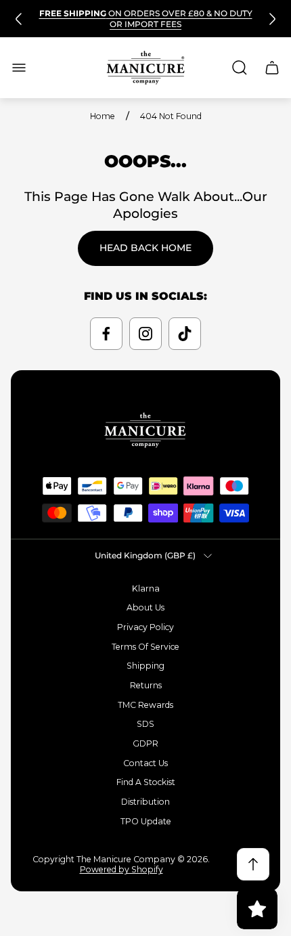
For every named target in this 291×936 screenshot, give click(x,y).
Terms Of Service (145, 647)
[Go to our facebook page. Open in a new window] (106, 333)
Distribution (145, 802)
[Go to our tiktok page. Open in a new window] (185, 333)
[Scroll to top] (253, 864)
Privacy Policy (145, 627)
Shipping (145, 666)
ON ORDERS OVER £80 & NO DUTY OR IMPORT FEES (145, 18)
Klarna (146, 588)
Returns (146, 685)
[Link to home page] (145, 430)
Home (102, 116)
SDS (145, 724)
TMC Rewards (145, 705)
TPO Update (145, 821)
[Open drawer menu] (19, 67)
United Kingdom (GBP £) (145, 555)
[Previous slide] (19, 19)
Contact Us (145, 763)
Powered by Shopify (121, 869)
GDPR (145, 743)
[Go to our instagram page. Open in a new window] (145, 333)
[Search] (239, 68)
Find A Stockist (145, 782)
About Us (145, 607)
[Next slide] (272, 19)
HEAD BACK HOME (145, 248)
